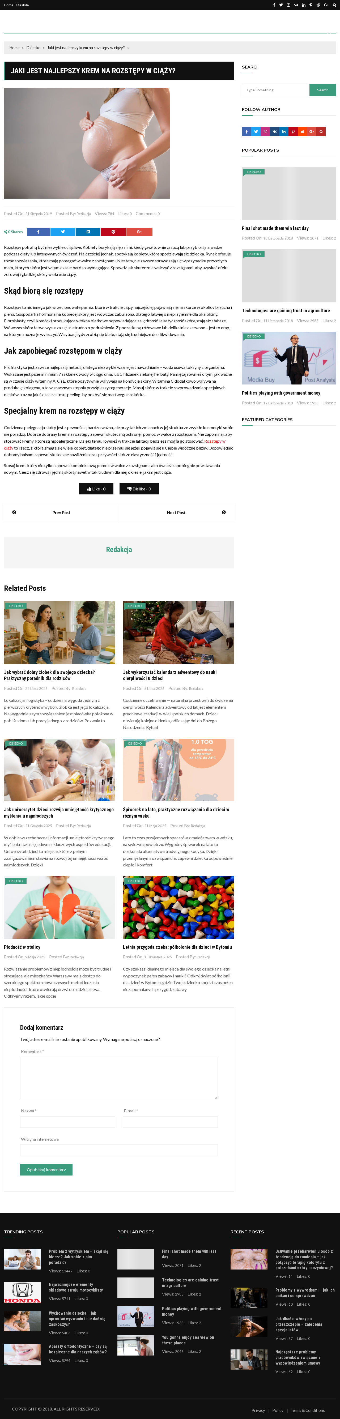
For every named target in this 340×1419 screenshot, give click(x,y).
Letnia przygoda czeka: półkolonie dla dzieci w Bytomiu (177, 947)
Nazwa (29, 1110)
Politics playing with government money (281, 393)
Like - (98, 488)
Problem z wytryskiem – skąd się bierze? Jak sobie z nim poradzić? (78, 1257)
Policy (277, 1410)
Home (8, 5)
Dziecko (16, 606)
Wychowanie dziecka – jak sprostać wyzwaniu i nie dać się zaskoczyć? (77, 1319)
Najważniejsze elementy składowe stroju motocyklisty (76, 1287)
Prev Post (61, 512)
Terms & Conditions (308, 1410)
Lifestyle (22, 5)
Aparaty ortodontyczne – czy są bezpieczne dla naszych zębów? (78, 1349)
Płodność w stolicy (22, 947)
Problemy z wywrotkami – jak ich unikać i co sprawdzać (305, 1293)
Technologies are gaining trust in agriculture (286, 310)
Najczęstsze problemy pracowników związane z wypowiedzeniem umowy (298, 1357)
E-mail (131, 1110)
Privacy (258, 1410)
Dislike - (141, 488)
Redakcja (84, 214)
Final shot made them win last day (275, 228)
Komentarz (32, 1051)
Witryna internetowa (40, 1139)
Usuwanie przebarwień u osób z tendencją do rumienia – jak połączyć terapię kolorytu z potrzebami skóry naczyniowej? (304, 1259)
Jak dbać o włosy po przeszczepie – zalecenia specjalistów (298, 1324)
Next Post (176, 512)
